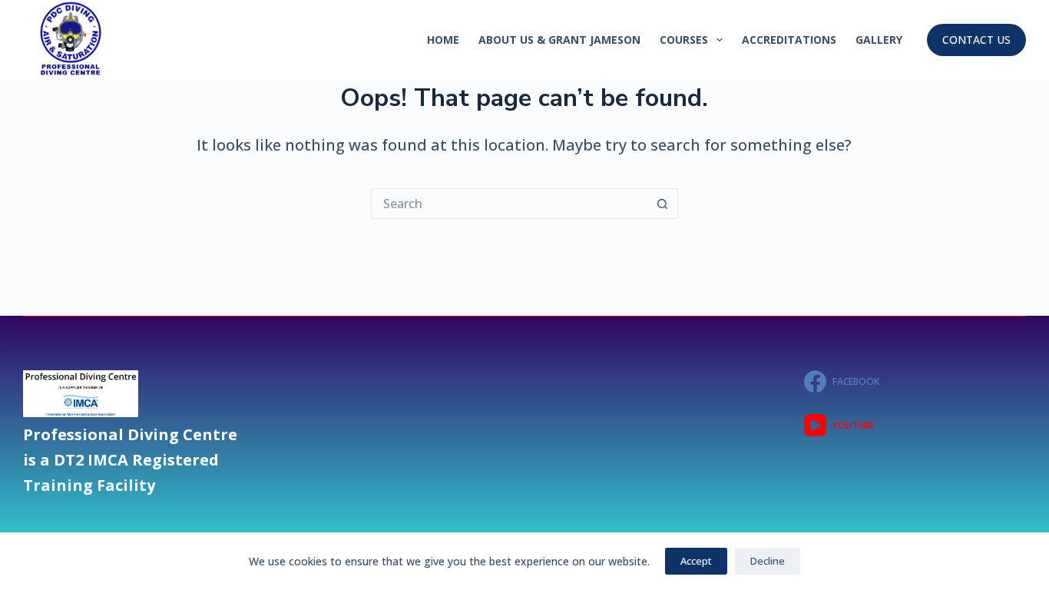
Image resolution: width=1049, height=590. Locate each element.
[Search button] (662, 203)
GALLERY (878, 39)
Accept (696, 561)
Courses (684, 39)
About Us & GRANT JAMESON (559, 39)
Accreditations (789, 39)
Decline (767, 561)
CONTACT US (976, 39)
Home (443, 39)
